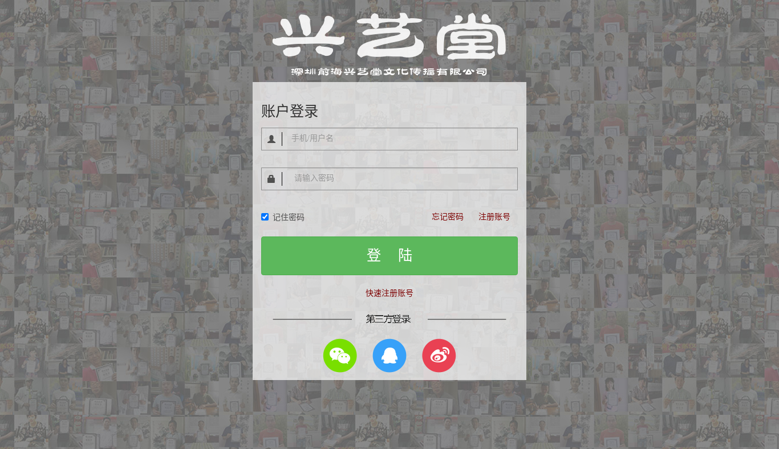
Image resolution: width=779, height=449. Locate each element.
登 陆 (389, 255)
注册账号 (494, 217)
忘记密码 (448, 217)
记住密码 (289, 217)
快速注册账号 (389, 293)
